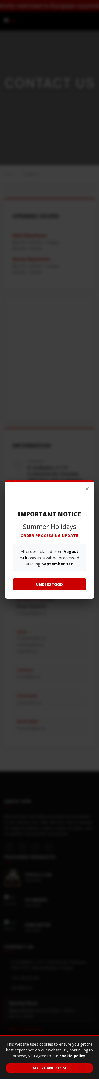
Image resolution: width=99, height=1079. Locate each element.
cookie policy (72, 1055)
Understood (49, 584)
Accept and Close (49, 1067)
